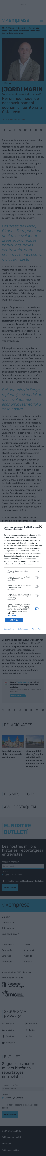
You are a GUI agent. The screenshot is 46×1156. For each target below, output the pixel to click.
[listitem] (23, 572)
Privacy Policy (37, 629)
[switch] (37, 578)
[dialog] (23, 578)
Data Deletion (9, 629)
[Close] (41, 527)
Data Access (23, 629)
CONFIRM (14, 620)
